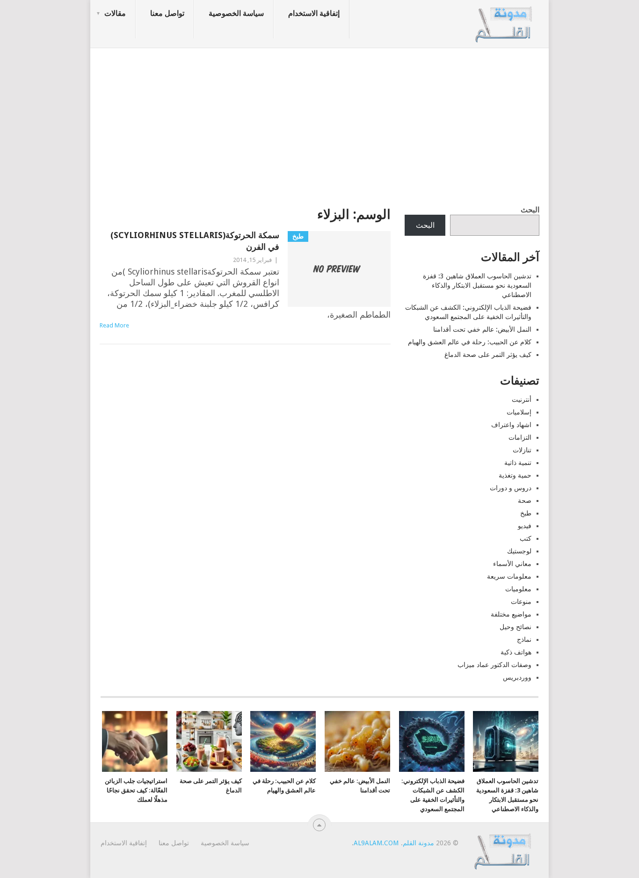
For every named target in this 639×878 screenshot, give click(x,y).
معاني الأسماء (512, 563)
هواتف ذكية (516, 652)
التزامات (519, 437)
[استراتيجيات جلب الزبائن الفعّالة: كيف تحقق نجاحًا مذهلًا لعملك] (134, 741)
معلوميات (518, 589)
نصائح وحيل (515, 627)
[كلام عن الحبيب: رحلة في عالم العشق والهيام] (283, 741)
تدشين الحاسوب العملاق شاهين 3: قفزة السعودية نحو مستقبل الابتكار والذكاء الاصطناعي (477, 285)
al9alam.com (376, 843)
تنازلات (522, 450)
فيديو (524, 526)
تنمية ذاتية (517, 462)
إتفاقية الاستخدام (314, 13)
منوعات (521, 601)
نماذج (524, 639)
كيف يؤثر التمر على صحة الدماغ (487, 354)
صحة (524, 500)
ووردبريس (517, 677)
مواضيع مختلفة (511, 614)
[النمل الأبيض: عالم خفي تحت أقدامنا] (357, 741)
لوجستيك (519, 551)
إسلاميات (519, 412)
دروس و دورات (510, 488)
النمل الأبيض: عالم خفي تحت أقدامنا (482, 329)
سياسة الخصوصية (236, 13)
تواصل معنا (167, 13)
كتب (525, 538)
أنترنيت (521, 399)
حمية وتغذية (515, 475)
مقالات (115, 13)
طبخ (525, 513)
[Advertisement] (319, 123)
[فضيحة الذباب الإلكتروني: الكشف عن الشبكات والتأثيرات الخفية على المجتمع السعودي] (432, 741)
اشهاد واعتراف (511, 424)
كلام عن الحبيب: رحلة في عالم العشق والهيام (469, 342)
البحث (530, 209)
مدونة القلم (418, 843)
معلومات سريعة (509, 576)
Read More (114, 325)
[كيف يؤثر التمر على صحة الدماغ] (209, 741)
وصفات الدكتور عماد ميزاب (494, 664)
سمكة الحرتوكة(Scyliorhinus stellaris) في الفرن (194, 241)
